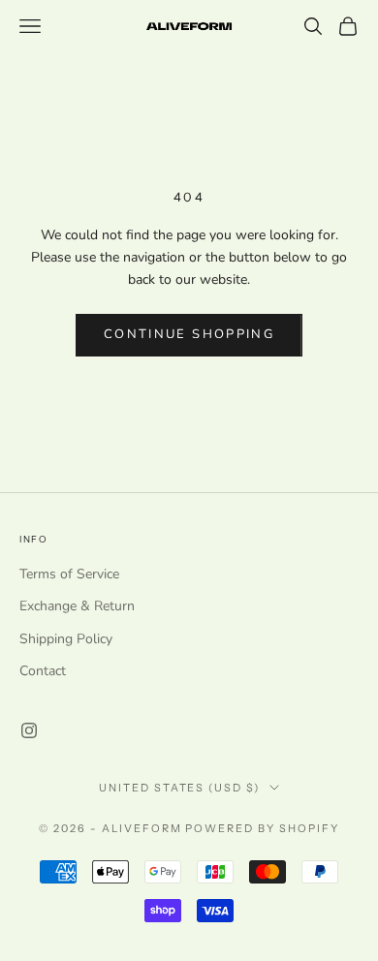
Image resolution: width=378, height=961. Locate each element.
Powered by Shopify (262, 828)
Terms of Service (69, 574)
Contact (42, 671)
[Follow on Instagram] (29, 730)
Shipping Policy (65, 639)
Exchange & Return (77, 606)
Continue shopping (189, 334)
